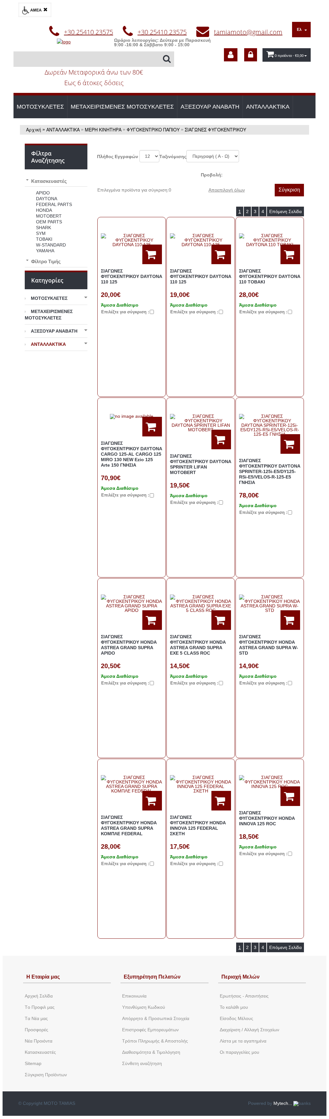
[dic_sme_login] (250, 54)
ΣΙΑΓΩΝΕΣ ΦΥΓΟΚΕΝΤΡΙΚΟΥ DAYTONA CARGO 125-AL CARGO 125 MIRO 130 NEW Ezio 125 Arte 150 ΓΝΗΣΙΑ (131, 454)
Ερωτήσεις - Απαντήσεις (244, 995)
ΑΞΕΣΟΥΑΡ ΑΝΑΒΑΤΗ (210, 106)
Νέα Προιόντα (38, 1040)
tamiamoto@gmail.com (248, 32)
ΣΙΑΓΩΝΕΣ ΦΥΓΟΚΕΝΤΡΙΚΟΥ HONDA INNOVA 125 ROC (267, 818)
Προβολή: (212, 174)
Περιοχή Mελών (240, 977)
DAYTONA (46, 198)
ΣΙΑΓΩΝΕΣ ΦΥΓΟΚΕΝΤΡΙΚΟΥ (215, 129)
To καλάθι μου (234, 1007)
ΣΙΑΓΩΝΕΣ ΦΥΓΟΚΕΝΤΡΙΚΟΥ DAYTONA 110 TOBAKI (269, 276)
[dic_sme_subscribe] (230, 54)
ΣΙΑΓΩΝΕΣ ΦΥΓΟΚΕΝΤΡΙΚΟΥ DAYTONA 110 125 (131, 276)
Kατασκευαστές (40, 1052)
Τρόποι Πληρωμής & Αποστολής (155, 1040)
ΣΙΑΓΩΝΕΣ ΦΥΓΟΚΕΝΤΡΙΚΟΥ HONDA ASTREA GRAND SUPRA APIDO (128, 645)
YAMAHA (45, 250)
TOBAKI (44, 239)
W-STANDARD (51, 244)
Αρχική (33, 129)
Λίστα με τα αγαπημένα (243, 1040)
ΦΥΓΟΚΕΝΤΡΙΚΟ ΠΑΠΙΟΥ (153, 129)
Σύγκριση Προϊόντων (46, 1074)
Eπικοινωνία (134, 995)
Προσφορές (36, 1029)
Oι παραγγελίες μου (239, 1052)
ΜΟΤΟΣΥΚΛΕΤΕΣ (40, 106)
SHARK (43, 227)
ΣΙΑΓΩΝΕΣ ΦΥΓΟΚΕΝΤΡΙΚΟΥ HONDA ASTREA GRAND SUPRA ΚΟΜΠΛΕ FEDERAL (128, 825)
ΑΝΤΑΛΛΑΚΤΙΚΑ (267, 106)
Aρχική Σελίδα (39, 995)
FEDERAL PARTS (54, 204)
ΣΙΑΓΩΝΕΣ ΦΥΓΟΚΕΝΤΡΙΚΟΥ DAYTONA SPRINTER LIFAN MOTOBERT (200, 464)
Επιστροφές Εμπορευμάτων (150, 1029)
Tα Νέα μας (36, 1018)
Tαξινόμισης (172, 156)
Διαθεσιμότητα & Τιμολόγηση (151, 1052)
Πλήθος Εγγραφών (117, 156)
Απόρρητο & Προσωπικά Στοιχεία (155, 1018)
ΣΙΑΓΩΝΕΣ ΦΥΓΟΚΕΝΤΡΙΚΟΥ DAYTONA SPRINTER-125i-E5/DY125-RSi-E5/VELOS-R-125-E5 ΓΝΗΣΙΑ (269, 471)
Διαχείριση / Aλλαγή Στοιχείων (249, 1029)
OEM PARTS (49, 221)
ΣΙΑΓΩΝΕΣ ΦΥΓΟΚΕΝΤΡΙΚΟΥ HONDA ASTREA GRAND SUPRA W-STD (268, 645)
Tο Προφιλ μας (40, 1007)
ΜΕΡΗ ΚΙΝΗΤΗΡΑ (103, 129)
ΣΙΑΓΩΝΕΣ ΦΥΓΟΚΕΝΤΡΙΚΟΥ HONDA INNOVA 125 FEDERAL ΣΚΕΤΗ (198, 825)
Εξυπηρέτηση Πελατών (152, 977)
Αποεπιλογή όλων (227, 189)
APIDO (43, 192)
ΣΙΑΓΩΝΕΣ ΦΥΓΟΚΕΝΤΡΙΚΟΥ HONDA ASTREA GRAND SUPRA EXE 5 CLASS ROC (198, 645)
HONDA (44, 210)
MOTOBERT (49, 216)
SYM (41, 233)
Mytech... (283, 1103)
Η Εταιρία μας (43, 977)
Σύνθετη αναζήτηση (142, 1063)
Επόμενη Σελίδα (285, 211)
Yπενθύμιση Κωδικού (143, 1007)
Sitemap (33, 1063)
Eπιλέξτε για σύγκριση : (125, 311)
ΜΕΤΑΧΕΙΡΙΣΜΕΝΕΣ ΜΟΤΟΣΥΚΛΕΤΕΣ (122, 106)
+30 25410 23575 (88, 32)
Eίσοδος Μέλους (236, 1018)
